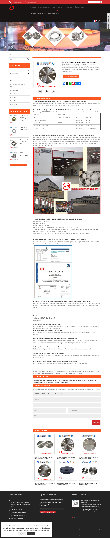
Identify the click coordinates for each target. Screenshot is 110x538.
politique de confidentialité (41, 530)
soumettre (96, 422)
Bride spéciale (14, 73)
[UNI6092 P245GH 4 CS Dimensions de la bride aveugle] (44, 470)
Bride (21, 54)
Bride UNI (13, 100)
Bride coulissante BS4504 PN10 (24, 153)
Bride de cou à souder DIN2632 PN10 (24, 141)
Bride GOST (13, 104)
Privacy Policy (97, 535)
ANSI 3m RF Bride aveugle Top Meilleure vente (88, 484)
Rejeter (22, 533)
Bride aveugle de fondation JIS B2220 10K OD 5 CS (66, 457)
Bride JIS (12, 80)
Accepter (31, 533)
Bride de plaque (47, 380)
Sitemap (82, 535)
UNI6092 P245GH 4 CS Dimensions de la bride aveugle (44, 484)
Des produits (57, 7)
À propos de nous (44, 7)
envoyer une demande (38, 14)
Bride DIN (13, 97)
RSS (87, 535)
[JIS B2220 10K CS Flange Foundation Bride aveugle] (40, 91)
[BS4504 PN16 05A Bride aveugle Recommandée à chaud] (44, 444)
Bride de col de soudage (60, 380)
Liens (77, 535)
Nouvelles (68, 7)
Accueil (33, 7)
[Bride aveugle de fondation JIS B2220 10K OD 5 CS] (67, 444)
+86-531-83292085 (18, 509)
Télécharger (79, 7)
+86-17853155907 (21, 512)
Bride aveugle (27, 54)
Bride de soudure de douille (52, 382)
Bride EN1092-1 (14, 77)
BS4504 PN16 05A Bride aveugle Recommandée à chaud (43, 457)
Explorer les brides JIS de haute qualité (90, 500)
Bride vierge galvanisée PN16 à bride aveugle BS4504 (66, 484)
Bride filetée (64, 382)
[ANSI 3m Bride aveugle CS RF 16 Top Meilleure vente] (89, 444)
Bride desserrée (38, 382)
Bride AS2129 (14, 90)
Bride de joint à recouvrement (87, 380)
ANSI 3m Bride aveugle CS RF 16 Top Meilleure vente (88, 457)
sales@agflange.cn (31, 2)
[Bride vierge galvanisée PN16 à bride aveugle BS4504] (67, 470)
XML (91, 535)
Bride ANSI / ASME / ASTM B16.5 (17, 85)
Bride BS (12, 93)
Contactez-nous (53, 14)
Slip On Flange (73, 380)
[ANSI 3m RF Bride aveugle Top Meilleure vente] (89, 470)
